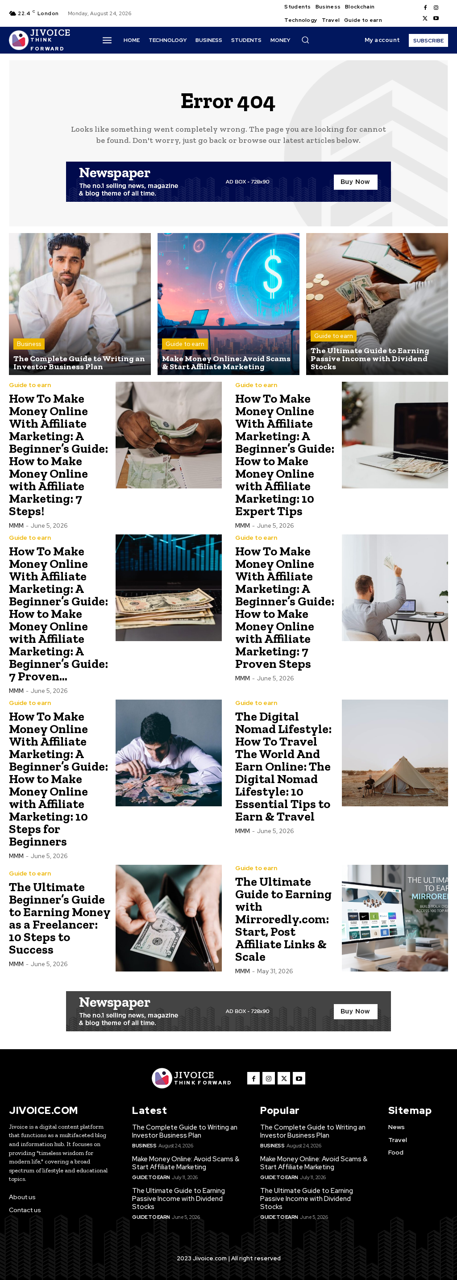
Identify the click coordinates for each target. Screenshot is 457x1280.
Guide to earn (185, 344)
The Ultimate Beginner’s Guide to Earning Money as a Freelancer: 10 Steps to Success (60, 918)
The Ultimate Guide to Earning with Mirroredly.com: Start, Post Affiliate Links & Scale (283, 919)
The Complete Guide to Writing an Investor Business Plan (184, 1131)
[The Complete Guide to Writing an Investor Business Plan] (80, 304)
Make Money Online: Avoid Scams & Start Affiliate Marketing (185, 1163)
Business (29, 344)
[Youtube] (436, 18)
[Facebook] (425, 8)
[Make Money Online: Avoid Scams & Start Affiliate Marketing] (228, 304)
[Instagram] (436, 8)
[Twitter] (425, 18)
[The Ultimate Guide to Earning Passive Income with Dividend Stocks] (377, 304)
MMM (16, 526)
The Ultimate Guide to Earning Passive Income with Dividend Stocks (178, 1198)
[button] (305, 40)
